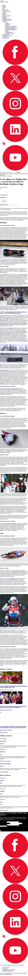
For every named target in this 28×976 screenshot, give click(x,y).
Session (6, 30)
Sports (4, 7)
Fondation (5, 16)
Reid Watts (12, 578)
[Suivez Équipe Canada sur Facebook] (15, 64)
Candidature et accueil (9, 33)
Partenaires (5, 13)
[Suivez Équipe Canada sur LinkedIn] (15, 141)
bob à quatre (14, 335)
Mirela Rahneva (20, 458)
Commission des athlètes (10, 29)
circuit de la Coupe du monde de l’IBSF (9, 388)
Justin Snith (22, 571)
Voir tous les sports (4, 810)
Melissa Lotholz (6, 317)
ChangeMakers (9, 973)
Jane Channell (12, 458)
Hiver (1, 783)
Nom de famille (5, 823)
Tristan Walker (16, 571)
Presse (4, 14)
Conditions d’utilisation (7, 971)
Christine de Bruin (17, 276)
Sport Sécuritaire (6, 34)
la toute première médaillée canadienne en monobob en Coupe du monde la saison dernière (14, 323)
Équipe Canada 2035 (7, 19)
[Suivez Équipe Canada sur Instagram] (15, 115)
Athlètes (4, 6)
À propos (4, 21)
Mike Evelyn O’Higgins (5, 763)
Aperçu (6, 22)
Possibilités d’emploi (7, 20)
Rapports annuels (8, 32)
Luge (1, 754)
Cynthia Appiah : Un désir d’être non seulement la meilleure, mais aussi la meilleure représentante (13, 312)
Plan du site (5, 968)
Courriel (3, 824)
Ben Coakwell (24, 340)
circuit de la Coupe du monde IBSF (8, 523)
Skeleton (2, 780)
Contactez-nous (6, 37)
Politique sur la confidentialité (9, 969)
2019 (24, 282)
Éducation (5, 18)
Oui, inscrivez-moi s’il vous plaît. (8, 830)
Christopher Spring (4, 370)
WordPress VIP (8, 974)
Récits (4, 5)
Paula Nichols (4, 194)
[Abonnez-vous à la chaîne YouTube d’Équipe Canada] (15, 170)
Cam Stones (21, 338)
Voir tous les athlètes (4, 771)
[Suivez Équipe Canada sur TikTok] (4, 144)
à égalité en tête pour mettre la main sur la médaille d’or (13, 332)
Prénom (3, 822)
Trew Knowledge (22, 973)
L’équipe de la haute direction (11, 28)
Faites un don (5, 9)
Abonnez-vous (6, 36)
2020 (1, 283)
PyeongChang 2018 (4, 320)
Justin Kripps (10, 328)
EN (2, 0)
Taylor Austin (3, 741)
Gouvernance (8, 23)
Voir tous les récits (3, 732)
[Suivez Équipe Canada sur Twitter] (15, 90)
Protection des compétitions (10, 26)
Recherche (2, 172)
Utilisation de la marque (7, 35)
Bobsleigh (2, 743)
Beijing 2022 (21, 219)
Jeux (3, 8)
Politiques (7, 25)
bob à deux (7, 335)
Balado (4, 12)
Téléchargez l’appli (6, 11)
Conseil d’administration (10, 27)
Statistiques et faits (6, 15)
